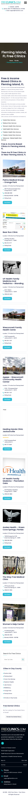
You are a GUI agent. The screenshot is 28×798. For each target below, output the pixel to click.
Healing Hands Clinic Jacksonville (13, 430)
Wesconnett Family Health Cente (12, 328)
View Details (7, 202)
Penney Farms (8, 693)
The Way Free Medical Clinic (13, 578)
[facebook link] (2, 743)
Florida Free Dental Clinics (14, 716)
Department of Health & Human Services (11, 756)
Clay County (16, 669)
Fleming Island (8, 676)
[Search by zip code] (22, 659)
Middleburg (7, 687)
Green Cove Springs (9, 679)
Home (11, 60)
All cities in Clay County (10, 698)
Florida (16, 60)
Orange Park (7, 690)
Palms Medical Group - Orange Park (13, 181)
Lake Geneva (7, 685)
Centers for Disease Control (8, 747)
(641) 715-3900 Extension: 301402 (16, 8)
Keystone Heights (9, 682)
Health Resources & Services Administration (12, 753)
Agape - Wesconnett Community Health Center (13, 379)
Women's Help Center (13, 624)
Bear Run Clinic (10, 232)
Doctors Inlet (7, 673)
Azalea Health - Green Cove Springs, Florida (13, 528)
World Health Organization (7, 750)
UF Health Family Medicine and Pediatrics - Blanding (13, 281)
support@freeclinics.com (16, 10)
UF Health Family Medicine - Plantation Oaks (13, 481)
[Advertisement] (14, 28)
